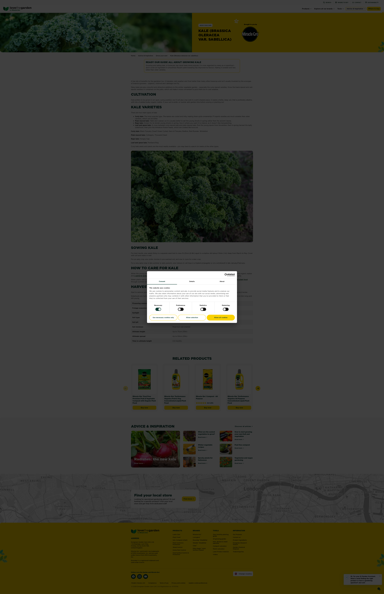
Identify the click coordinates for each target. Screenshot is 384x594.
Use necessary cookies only (163, 318)
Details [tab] (192, 281)
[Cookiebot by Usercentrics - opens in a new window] (226, 274)
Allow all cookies (221, 318)
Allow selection (192, 318)
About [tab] (222, 281)
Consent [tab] (162, 281)
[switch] (181, 309)
